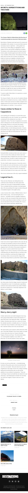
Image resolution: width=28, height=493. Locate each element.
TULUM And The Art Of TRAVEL (14, 396)
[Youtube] (18, 481)
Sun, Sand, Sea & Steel (6, 463)
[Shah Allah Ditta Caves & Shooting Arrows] (20, 436)
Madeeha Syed (9, 33)
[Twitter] (12, 481)
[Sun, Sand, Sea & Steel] (7, 456)
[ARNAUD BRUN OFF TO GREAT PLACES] (7, 436)
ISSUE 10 (2, 5)
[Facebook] (9, 481)
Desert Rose (14, 402)
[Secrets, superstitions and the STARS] (14, 21)
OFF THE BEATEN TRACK (9, 5)
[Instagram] (15, 481)
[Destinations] (10, 476)
